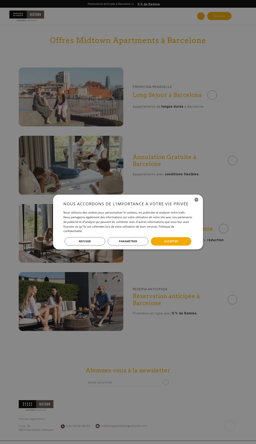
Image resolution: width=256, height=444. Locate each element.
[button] (128, 241)
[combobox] (196, 200)
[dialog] (128, 222)
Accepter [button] (171, 241)
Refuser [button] (85, 241)
